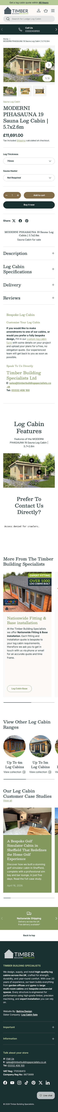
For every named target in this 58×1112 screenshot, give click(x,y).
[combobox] (29, 19)
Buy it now (29, 204)
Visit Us (10, 1058)
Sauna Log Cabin (11, 101)
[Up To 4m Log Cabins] (14, 746)
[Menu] (52, 10)
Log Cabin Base (19, 688)
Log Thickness (10, 154)
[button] (45, 10)
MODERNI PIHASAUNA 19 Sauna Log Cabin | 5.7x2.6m (26, 41)
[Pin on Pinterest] (27, 221)
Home (5, 39)
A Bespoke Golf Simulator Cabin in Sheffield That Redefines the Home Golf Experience (26, 849)
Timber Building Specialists (22, 1104)
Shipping (21, 140)
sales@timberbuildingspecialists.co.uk (26, 1062)
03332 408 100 (16, 1065)
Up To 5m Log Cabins (40, 764)
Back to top (29, 935)
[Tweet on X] (14, 221)
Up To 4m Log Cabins (14, 764)
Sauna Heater (10, 171)
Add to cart (39, 195)
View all (7, 800)
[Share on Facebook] (20, 221)
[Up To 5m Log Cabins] (40, 746)
